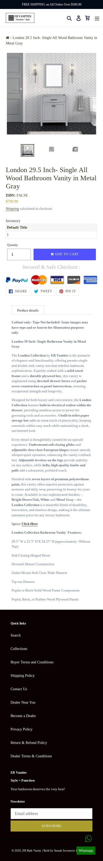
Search (16, 635)
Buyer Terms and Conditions (32, 662)
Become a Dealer (23, 716)
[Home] (7, 38)
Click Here (30, 524)
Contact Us (19, 689)
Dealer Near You (23, 702)
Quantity (12, 245)
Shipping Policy (23, 676)
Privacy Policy (21, 729)
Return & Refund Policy (29, 743)
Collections (19, 649)
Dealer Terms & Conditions (31, 756)
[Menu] (97, 17)
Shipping (12, 209)
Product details (28, 310)
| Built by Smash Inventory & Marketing (67, 850)
